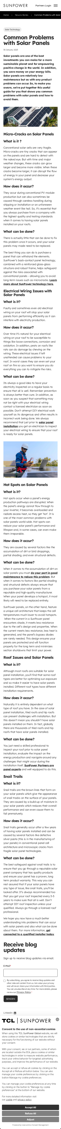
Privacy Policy (24, 992)
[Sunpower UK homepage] (15, 5)
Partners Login (43, 5)
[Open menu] (56, 6)
